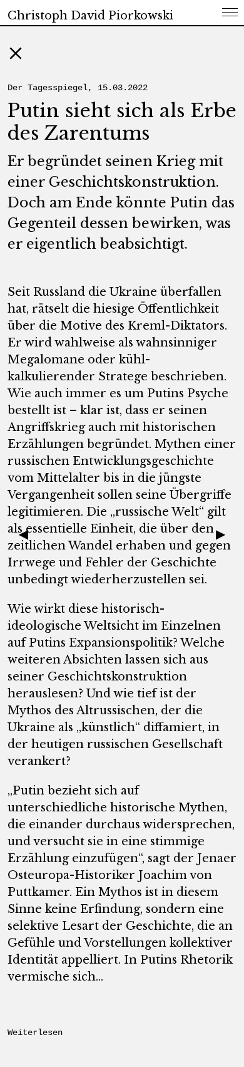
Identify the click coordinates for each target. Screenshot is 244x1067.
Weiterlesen (35, 1033)
